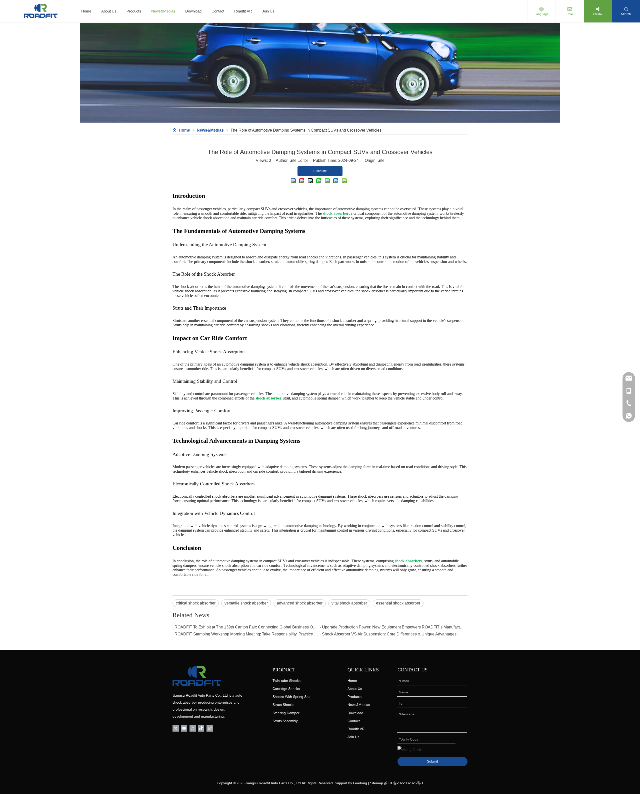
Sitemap (376, 783)
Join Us (268, 11)
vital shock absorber (349, 603)
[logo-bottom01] (196, 675)
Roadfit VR (243, 11)
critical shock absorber (196, 603)
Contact (218, 11)
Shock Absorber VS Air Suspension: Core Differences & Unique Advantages (389, 634)
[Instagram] (193, 728)
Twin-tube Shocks (286, 681)
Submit (432, 761)
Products (133, 11)
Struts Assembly (285, 721)
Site (381, 160)
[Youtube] (184, 728)
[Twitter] (175, 728)
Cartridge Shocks (286, 689)
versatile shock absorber (246, 603)
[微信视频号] (209, 728)
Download (193, 11)
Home (86, 11)
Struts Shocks (283, 705)
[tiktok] (201, 728)
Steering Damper (286, 713)
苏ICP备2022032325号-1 (404, 783)
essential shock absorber (398, 603)
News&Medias (163, 11)
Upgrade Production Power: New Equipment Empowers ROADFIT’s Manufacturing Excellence (394, 627)
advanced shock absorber (299, 603)
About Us (108, 11)
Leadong (360, 783)
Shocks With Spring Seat (292, 697)
